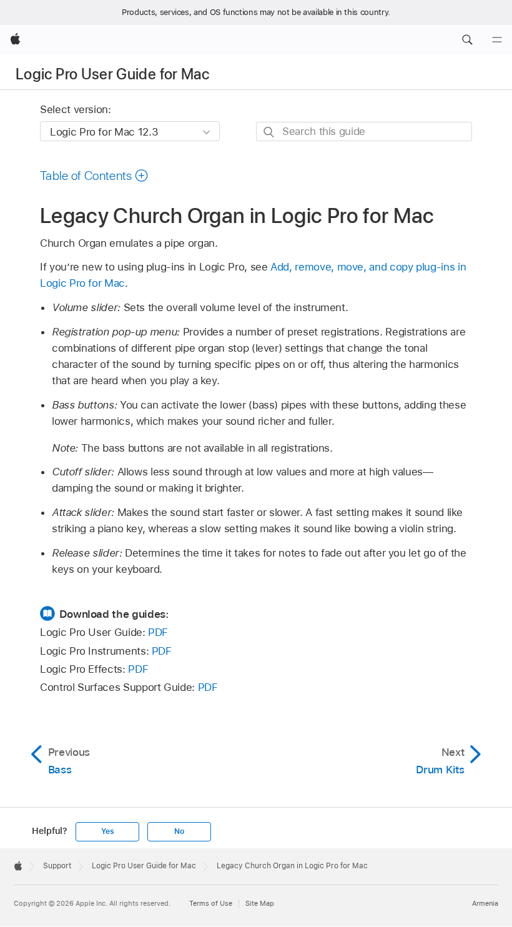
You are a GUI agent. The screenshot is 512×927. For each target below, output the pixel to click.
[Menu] (497, 40)
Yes (107, 831)
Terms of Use (210, 903)
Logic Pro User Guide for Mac (112, 74)
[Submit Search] (269, 132)
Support (57, 865)
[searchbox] (364, 131)
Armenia (485, 903)
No (179, 831)
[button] (467, 40)
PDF (158, 632)
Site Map (259, 903)
